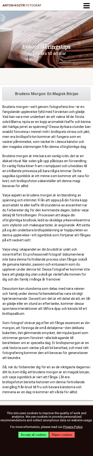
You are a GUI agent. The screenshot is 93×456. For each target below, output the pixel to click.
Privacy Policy (72, 427)
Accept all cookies (33, 435)
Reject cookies (62, 435)
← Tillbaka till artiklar (46, 53)
